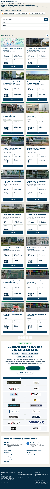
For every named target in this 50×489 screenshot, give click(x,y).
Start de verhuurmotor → (25, 372)
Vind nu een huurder (33, 368)
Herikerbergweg (7, 450)
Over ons (28, 452)
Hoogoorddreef (7, 461)
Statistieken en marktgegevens (33, 450)
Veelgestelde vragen (31, 454)
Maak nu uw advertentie (17, 368)
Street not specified (8, 457)
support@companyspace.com (7, 478)
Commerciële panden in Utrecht (42, 482)
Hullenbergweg (7, 456)
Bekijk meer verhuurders (25, 378)
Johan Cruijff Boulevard (9, 459)
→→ (30, 337)
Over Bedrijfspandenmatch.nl (24, 477)
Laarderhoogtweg (8, 454)
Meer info (13, 66)
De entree (6, 452)
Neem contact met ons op (23, 479)
